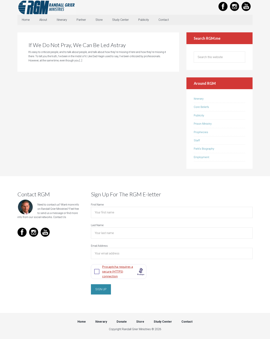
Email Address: (99, 245)
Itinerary (199, 98)
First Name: (97, 204)
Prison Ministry (203, 123)
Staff (197, 140)
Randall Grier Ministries (46, 7)
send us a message (51, 213)
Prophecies (201, 132)
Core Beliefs (201, 107)
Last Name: (97, 225)
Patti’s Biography (204, 148)
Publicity (199, 115)
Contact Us (59, 217)
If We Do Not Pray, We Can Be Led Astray (77, 45)
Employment (201, 157)
